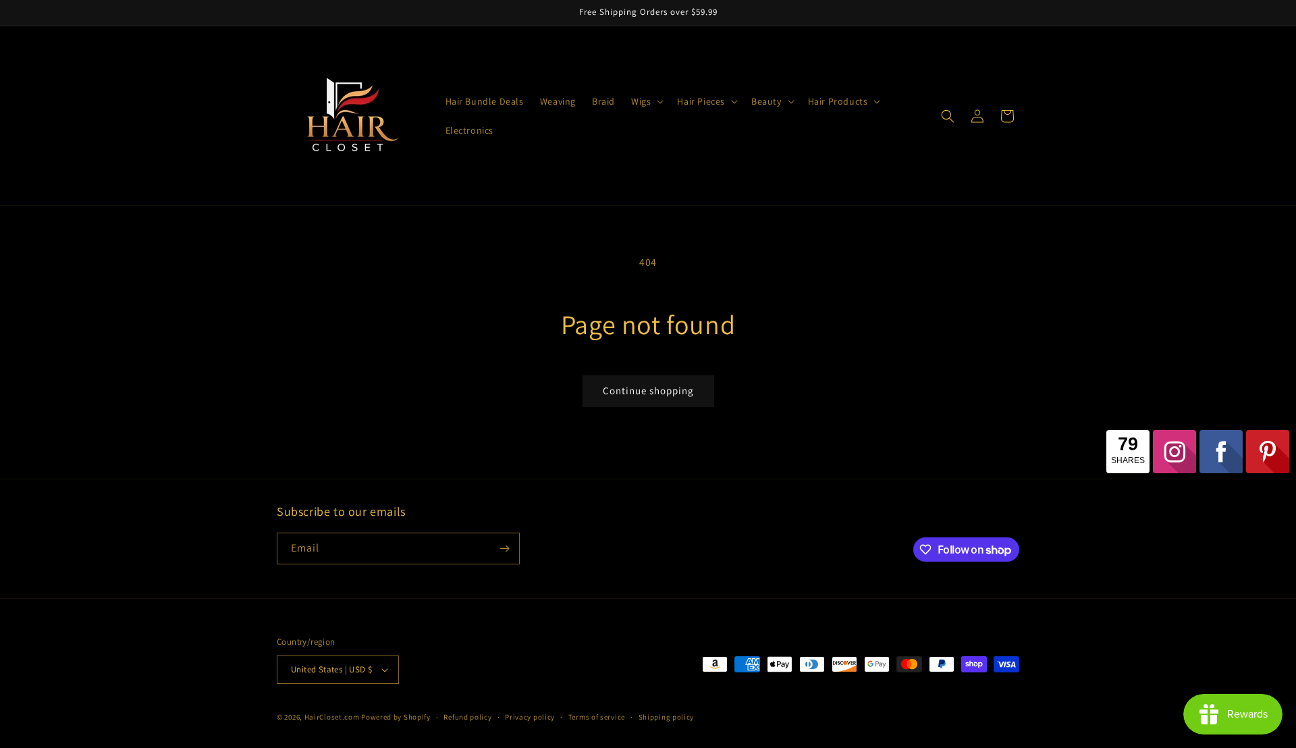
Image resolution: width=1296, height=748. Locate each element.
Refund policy (467, 717)
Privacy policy (530, 717)
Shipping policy (667, 717)
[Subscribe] (504, 548)
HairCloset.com (332, 717)
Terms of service (596, 717)
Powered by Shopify (396, 717)
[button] (646, 101)
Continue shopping (648, 390)
